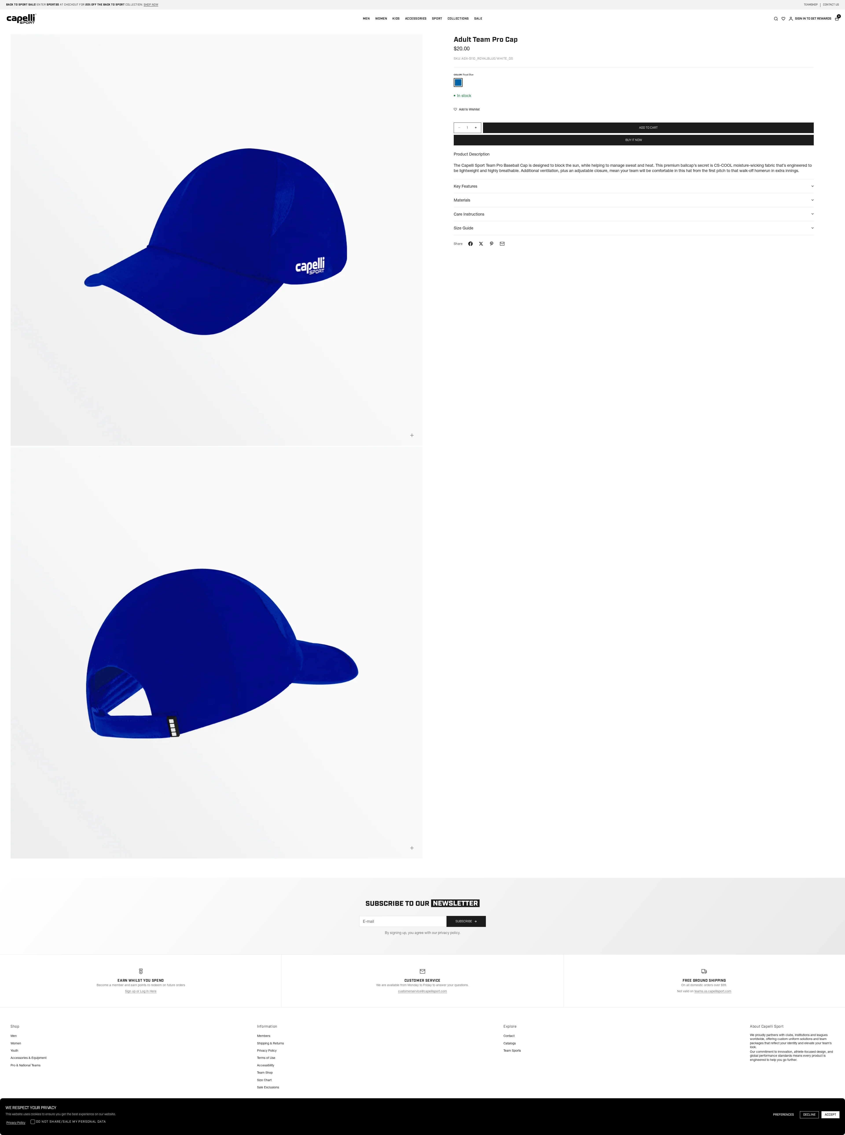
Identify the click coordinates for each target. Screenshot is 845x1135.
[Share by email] (502, 243)
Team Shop (265, 1073)
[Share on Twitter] (481, 243)
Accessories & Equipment (28, 1058)
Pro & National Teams (25, 1065)
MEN (366, 19)
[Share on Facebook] (470, 243)
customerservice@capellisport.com (422, 991)
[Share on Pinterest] (491, 243)
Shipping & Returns (270, 1043)
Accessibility (265, 1065)
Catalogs (509, 1043)
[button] (466, 109)
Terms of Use (266, 1058)
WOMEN (381, 19)
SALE (478, 19)
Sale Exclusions (268, 1087)
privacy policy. (449, 932)
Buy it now (633, 140)
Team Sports (512, 1051)
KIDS (396, 19)
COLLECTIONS (458, 19)
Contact (508, 1036)
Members (263, 1036)
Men (14, 1036)
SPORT (437, 19)
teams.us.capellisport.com (712, 991)
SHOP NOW (151, 4)
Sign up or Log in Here (140, 991)
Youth (14, 1051)
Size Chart (264, 1080)
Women (16, 1043)
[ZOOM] (412, 435)
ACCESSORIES (416, 19)
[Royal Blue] (458, 82)
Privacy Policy (267, 1051)
